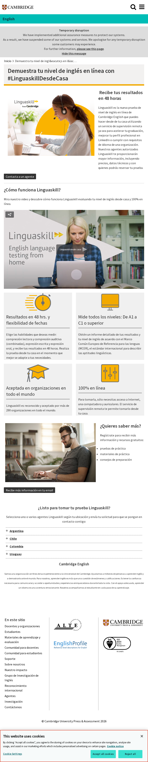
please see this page (90, 49)
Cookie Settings (12, 753)
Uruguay (16, 554)
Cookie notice (115, 746)
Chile (13, 539)
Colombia (16, 546)
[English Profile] (70, 656)
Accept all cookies (103, 754)
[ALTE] (68, 638)
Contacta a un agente (20, 177)
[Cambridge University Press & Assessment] (123, 634)
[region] (74, 746)
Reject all (130, 754)
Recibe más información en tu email (29, 490)
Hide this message (74, 53)
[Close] (142, 736)
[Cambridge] (18, 8)
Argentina (17, 531)
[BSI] (117, 659)
